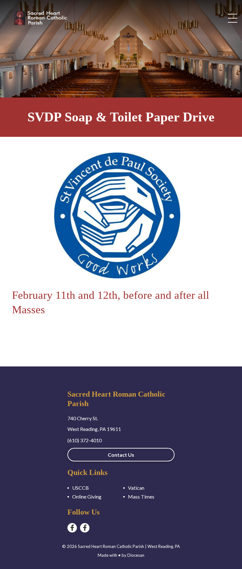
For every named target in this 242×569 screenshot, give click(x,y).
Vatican (136, 488)
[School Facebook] (84, 528)
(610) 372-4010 (84, 440)
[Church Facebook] (72, 528)
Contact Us (121, 455)
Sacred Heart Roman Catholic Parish (111, 546)
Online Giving (86, 496)
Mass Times (141, 496)
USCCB (80, 488)
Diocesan (135, 555)
